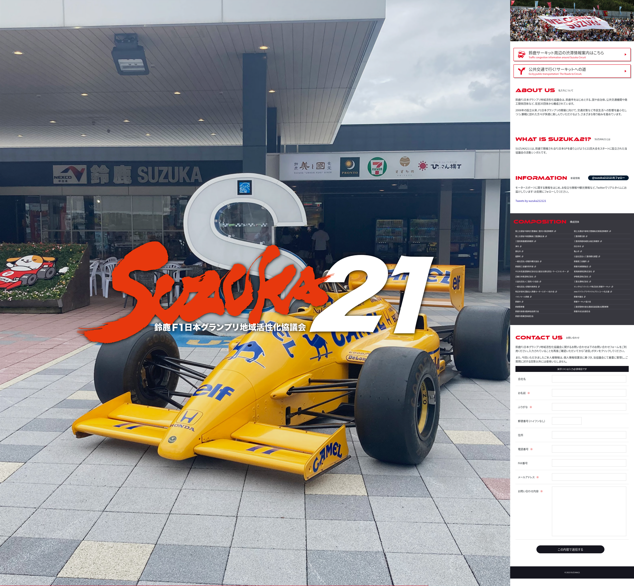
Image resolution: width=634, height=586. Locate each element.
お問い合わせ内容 (528, 491)
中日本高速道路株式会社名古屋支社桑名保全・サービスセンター (540, 271)
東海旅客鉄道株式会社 (583, 271)
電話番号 (523, 449)
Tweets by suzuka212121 (530, 201)
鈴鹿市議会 (578, 296)
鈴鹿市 (518, 301)
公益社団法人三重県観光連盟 (586, 256)
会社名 (522, 379)
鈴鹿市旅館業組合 (581, 266)
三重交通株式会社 (581, 281)
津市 (517, 246)
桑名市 (518, 251)
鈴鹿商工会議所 (580, 261)
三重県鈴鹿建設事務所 (524, 241)
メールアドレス (526, 477)
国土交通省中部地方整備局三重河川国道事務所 (534, 231)
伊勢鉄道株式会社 (581, 276)
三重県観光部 (579, 236)
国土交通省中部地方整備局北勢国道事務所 (591, 231)
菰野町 (518, 256)
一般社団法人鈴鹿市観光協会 (527, 261)
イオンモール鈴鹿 (522, 296)
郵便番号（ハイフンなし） (532, 421)
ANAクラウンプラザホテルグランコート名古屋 (591, 291)
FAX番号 (523, 463)
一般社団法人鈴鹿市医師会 (526, 286)
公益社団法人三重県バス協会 (527, 281)
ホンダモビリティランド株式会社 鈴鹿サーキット (592, 286)
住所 (520, 435)
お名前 (522, 393)
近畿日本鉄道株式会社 (524, 276)
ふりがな (523, 407)
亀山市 (576, 251)
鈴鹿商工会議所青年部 (524, 266)
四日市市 (577, 246)
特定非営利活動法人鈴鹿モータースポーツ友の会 (534, 291)
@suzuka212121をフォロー (608, 178)
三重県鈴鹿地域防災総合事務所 (586, 241)
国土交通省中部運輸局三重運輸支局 (529, 236)
